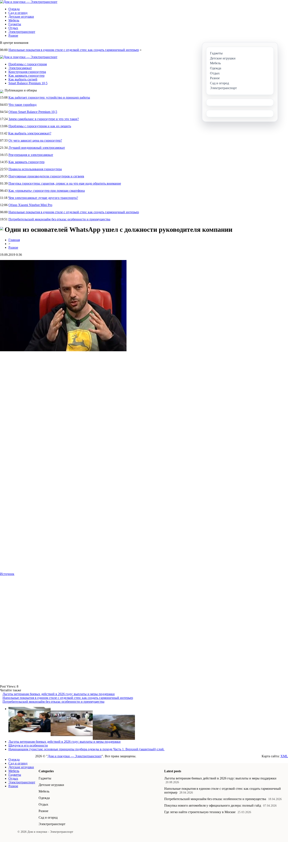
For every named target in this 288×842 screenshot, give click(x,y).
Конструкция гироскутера (27, 72)
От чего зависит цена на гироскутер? (35, 140)
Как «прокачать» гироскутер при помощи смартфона (46, 190)
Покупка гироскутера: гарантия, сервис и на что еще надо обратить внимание (64, 183)
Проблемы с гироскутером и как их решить (39, 126)
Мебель (13, 20)
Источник (7, 574)
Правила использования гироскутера (35, 169)
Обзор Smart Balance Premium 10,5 (32, 112)
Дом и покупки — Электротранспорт (75, 756)
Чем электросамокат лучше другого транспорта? (43, 198)
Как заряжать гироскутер (26, 75)
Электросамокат (20, 68)
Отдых (13, 28)
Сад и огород (17, 13)
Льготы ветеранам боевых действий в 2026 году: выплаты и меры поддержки (59, 694)
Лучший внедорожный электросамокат (36, 147)
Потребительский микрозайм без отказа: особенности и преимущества (59, 219)
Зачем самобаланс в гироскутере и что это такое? (43, 119)
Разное (13, 35)
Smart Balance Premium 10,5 (27, 83)
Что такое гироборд (22, 104)
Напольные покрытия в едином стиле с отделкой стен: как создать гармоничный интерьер (73, 50)
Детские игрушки (21, 16)
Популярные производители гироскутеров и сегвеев (46, 176)
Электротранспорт (21, 32)
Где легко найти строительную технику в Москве (200, 812)
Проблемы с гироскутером (27, 64)
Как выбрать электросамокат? (29, 133)
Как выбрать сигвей (22, 79)
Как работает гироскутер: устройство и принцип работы (49, 97)
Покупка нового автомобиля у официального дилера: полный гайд (212, 805)
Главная (14, 240)
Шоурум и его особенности (28, 745)
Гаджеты (14, 24)
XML (284, 756)
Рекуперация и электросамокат (30, 155)
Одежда (14, 9)
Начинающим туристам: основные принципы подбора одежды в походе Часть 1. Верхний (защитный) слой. (86, 749)
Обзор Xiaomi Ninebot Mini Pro (30, 205)
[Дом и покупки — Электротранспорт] (28, 2)
